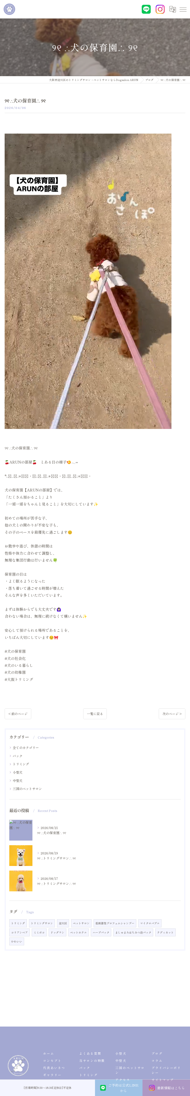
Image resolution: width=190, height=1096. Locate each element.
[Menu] (182, 9)
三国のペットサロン (27, 788)
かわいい (16, 941)
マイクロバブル (150, 923)
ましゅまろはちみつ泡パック (133, 932)
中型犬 (17, 780)
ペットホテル (78, 932)
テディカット (165, 932)
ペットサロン (81, 923)
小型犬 (17, 772)
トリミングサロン (42, 923)
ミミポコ (39, 932)
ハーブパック (101, 932)
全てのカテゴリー (26, 747)
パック (17, 756)
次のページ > (172, 713)
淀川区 (63, 923)
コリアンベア (19, 932)
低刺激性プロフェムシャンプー (114, 923)
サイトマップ (163, 1080)
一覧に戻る (95, 713)
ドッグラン (57, 932)
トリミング (21, 764)
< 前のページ (18, 713)
